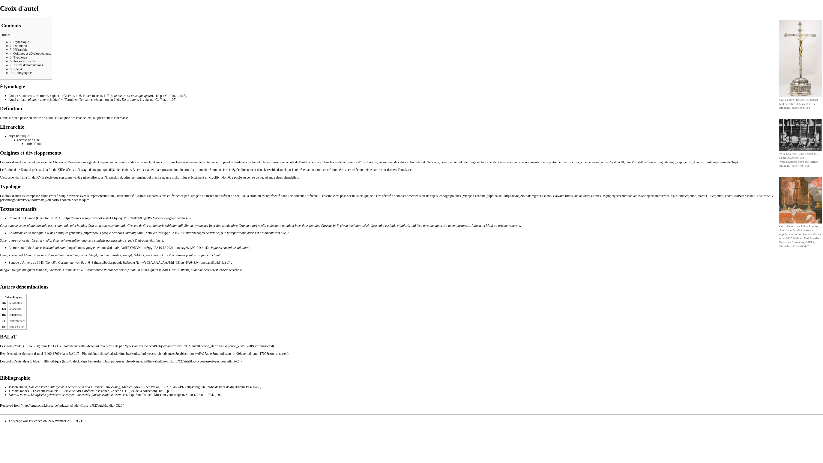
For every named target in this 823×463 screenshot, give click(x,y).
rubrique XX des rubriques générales (57, 233)
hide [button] (6, 34)
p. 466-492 (177, 387)
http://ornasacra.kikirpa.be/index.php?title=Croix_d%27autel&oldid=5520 (72, 405)
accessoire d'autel (29, 140)
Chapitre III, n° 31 (49, 218)
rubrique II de (39, 248)
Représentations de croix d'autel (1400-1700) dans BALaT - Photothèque (49, 353)
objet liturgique (19, 136)
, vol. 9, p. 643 (69, 262)
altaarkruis (15, 302)
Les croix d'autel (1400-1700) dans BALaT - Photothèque (39, 346)
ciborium (371, 162)
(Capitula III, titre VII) (622, 162)
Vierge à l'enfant (474, 196)
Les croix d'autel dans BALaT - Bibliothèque (30, 361)
